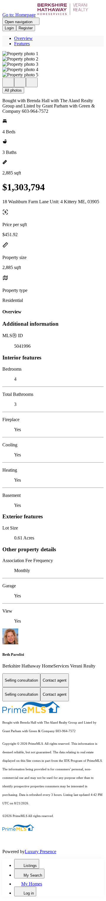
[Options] (8, 82)
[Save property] (20, 82)
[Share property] (32, 82)
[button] (53, 53)
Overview (23, 38)
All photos (13, 90)
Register (26, 28)
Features (22, 43)
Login (9, 28)
